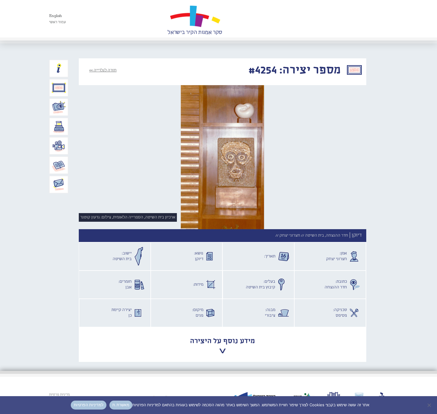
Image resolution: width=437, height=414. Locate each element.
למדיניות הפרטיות (88, 404)
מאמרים (59, 165)
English (55, 16)
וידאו (59, 146)
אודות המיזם (59, 68)
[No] (430, 405)
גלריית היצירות (59, 87)
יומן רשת (59, 126)
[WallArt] (194, 19)
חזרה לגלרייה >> (103, 70)
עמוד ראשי (57, 22)
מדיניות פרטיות (59, 395)
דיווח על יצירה (59, 107)
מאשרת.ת (120, 404)
